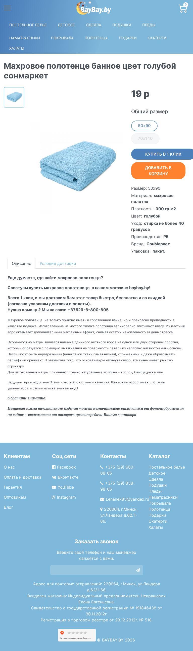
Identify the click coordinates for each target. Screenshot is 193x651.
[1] (138, 570)
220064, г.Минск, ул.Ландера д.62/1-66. (118, 515)
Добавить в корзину (158, 170)
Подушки (121, 25)
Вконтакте (68, 477)
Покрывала (160, 503)
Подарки (157, 515)
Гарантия (13, 487)
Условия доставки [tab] (58, 263)
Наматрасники (163, 497)
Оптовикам (15, 497)
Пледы (155, 491)
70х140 (145, 138)
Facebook (66, 467)
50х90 (144, 125)
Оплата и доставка (22, 477)
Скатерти (158, 521)
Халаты (16, 48)
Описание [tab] (21, 263)
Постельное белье (28, 25)
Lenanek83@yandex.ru (127, 499)
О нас (9, 467)
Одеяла (93, 25)
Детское (66, 25)
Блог (8, 507)
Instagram (66, 497)
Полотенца (96, 38)
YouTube (66, 487)
